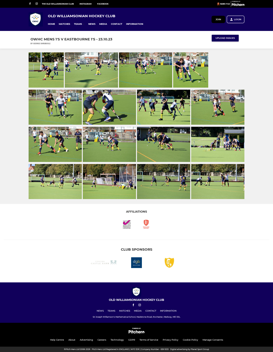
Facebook (103, 4)
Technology (117, 339)
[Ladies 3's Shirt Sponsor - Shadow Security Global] (169, 263)
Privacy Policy (170, 339)
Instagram (85, 4)
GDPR (131, 339)
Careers (101, 339)
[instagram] (36, 4)
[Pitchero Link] (238, 5)
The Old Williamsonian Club (58, 4)
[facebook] (30, 4)
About (71, 339)
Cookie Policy (190, 339)
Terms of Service (149, 339)
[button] (51, 24)
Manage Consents (213, 339)
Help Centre (57, 339)
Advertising (86, 339)
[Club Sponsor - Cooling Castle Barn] (103, 263)
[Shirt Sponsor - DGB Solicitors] (136, 263)
